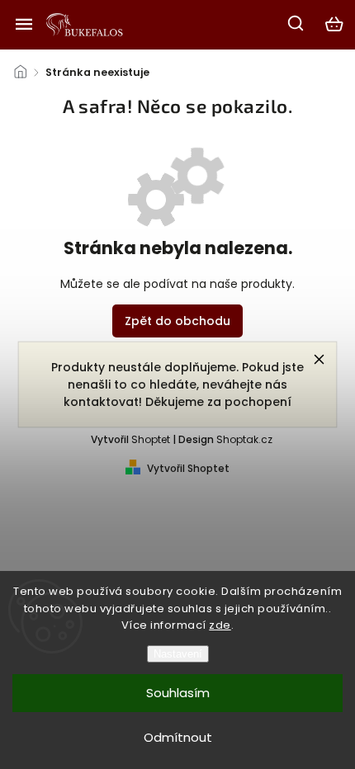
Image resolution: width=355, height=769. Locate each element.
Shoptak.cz (244, 439)
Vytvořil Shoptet (188, 468)
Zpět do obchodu (177, 321)
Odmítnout (178, 737)
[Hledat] (296, 23)
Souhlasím (178, 692)
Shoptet (150, 439)
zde (220, 625)
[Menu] (23, 23)
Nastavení (178, 654)
